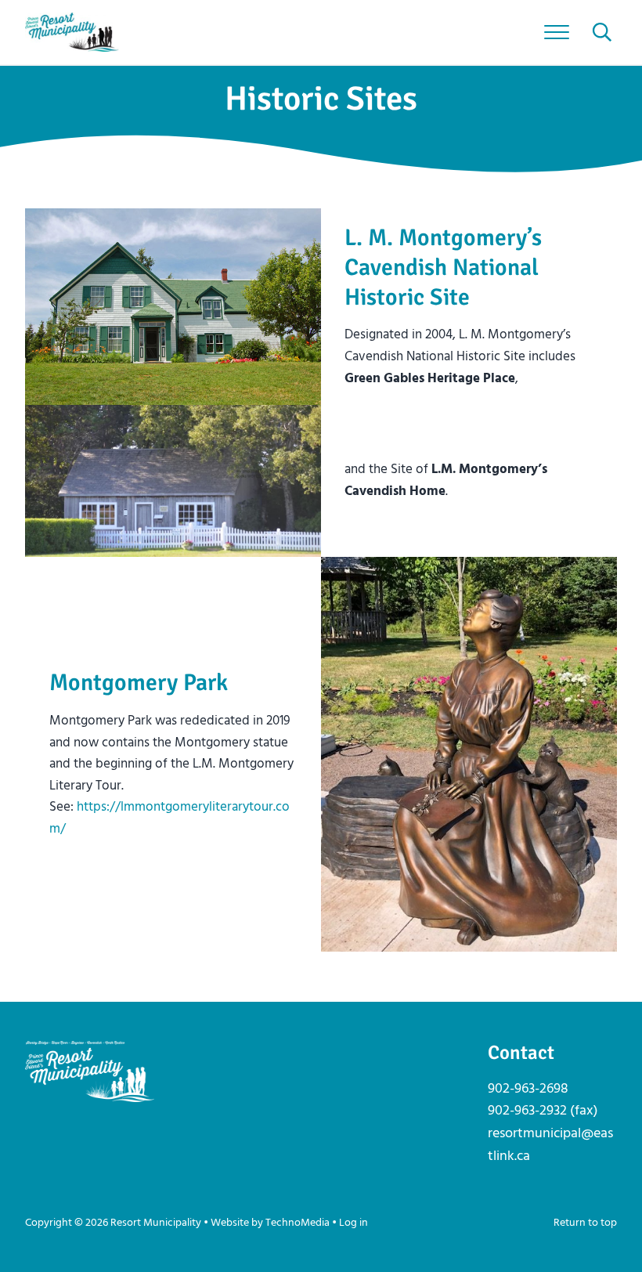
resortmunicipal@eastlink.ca (550, 1145)
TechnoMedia (297, 1223)
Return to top (585, 1223)
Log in (353, 1223)
